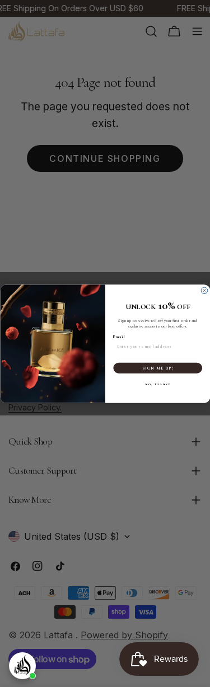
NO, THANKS (157, 384)
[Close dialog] (204, 290)
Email (118, 336)
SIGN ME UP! (157, 368)
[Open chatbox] (22, 665)
